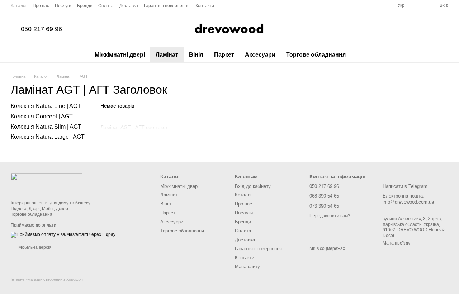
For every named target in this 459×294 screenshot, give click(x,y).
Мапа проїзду (396, 243)
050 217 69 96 (41, 29)
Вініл (196, 55)
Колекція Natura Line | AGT (46, 106)
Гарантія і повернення (167, 5)
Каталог (19, 5)
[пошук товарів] (364, 55)
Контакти (204, 5)
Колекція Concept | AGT (42, 116)
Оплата (106, 5)
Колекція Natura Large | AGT (48, 137)
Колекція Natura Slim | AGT (46, 127)
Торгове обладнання (316, 55)
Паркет (224, 55)
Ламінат (167, 55)
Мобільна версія (34, 247)
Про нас (41, 5)
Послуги (63, 5)
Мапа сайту (247, 266)
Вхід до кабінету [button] (253, 186)
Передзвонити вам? (329, 215)
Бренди (85, 5)
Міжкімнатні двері (120, 55)
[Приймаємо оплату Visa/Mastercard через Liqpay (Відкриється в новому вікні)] (63, 234)
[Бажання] (421, 5)
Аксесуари (260, 55)
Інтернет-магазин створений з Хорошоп (47, 279)
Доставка (128, 5)
